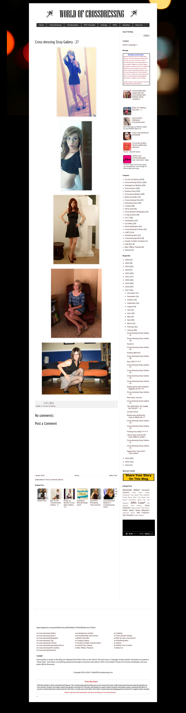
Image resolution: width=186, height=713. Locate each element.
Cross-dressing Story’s (46, 636)
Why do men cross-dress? (125, 638)
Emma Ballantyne (131, 226)
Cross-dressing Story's (133, 182)
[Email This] (44, 403)
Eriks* (135, 497)
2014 (127, 465)
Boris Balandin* (145, 495)
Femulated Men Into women (86, 636)
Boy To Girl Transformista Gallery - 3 (55, 503)
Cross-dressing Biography (47, 638)
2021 (127, 277)
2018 (127, 287)
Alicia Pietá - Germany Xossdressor (138, 120)
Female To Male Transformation (88, 643)
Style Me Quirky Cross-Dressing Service (139, 145)
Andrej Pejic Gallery (83, 645)
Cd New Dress (132, 412)
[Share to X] (49, 403)
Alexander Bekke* (131, 490)
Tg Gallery (129, 223)
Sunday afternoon (133, 353)
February (131, 327)
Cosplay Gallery (82, 640)
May (129, 317)
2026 (127, 260)
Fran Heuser (142, 497)
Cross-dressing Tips (132, 200)
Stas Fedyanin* (143, 513)
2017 (127, 290)
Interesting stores (131, 203)
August (130, 307)
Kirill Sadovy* (136, 505)
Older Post (113, 475)
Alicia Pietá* (137, 492)
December (131, 293)
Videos (117, 643)
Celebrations (130, 221)
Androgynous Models (133, 185)
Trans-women (130, 188)
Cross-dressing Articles (47, 650)
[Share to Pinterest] (53, 403)
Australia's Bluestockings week (82, 503)
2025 (127, 263)
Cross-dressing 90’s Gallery (47, 648)
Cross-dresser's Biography (135, 212)
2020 (127, 280)
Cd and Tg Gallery (49, 406)
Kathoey (128, 250)
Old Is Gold (129, 209)
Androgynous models (84, 633)
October (130, 300)
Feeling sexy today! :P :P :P (137, 431)
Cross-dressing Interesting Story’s (51, 645)
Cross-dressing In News (134, 229)
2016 (127, 458)
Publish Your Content (123, 645)
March (129, 323)
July (129, 310)
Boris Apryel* (135, 495)
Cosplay (128, 206)
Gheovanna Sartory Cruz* (137, 500)
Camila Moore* (127, 497)
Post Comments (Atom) (54, 480)
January (130, 330)
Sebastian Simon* (129, 513)
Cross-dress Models (132, 194)
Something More (131, 235)
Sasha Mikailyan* (142, 510)
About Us (118, 648)
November (131, 296)
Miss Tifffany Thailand (133, 247)
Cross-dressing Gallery (46, 633)
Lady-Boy (128, 244)
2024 (127, 266)
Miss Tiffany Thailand (84, 648)
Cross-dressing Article (133, 238)
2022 (127, 273)
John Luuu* (137, 502)
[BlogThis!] (47, 403)
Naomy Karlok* (136, 508)
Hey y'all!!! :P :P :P (134, 361)
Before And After (131, 197)
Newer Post (40, 475)
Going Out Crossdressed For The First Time (140, 158)
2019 (127, 283)
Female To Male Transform (135, 241)
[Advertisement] (76, 527)
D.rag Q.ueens (130, 215)
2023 (127, 270)
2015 (127, 462)
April (129, 320)
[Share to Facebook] (51, 403)
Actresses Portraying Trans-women (95, 503)
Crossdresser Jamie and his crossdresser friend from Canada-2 (139, 95)
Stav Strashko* (128, 515)
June (129, 313)
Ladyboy (118, 633)
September (131, 303)
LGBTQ (128, 232)
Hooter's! (130, 344)
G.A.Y (127, 218)
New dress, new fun (134, 397)
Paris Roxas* (145, 508)
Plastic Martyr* (128, 510)
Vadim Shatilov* (139, 515)
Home (76, 475)
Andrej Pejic (41, 501)
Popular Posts (130, 191)
